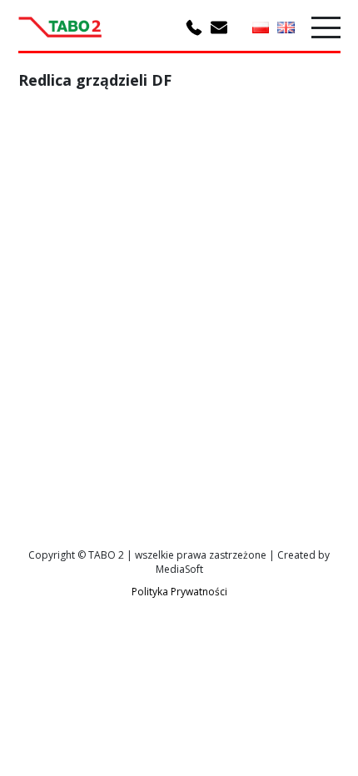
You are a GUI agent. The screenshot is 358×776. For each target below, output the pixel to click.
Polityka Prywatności (179, 591)
